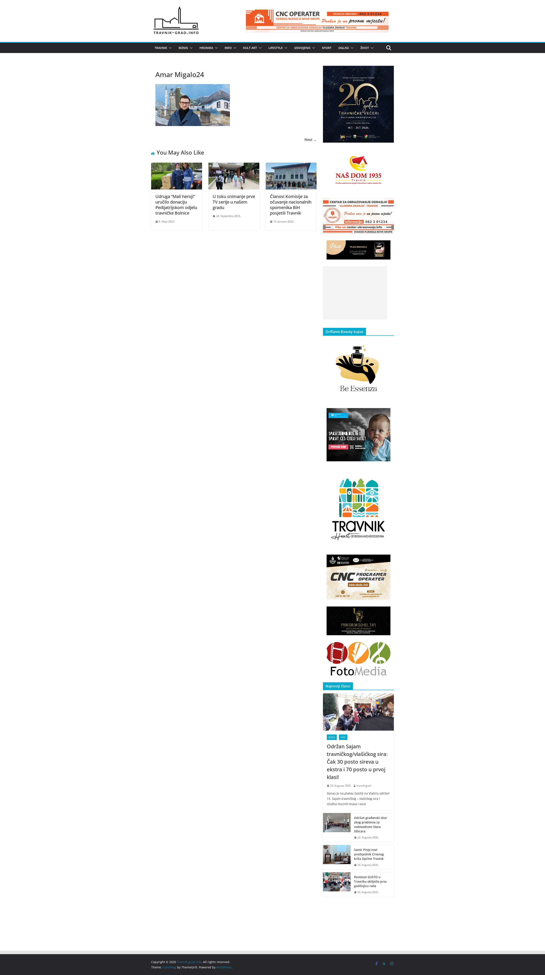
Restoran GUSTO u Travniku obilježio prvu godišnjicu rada (370, 881)
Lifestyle (275, 48)
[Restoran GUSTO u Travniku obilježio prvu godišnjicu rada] (337, 884)
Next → (310, 139)
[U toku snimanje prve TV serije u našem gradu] (233, 165)
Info (228, 48)
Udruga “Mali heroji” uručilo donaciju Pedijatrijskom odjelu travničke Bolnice (176, 205)
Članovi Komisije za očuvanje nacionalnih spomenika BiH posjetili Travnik (290, 205)
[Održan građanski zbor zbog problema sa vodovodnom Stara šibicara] (337, 827)
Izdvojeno (302, 48)
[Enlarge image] (388, 71)
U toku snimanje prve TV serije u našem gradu (234, 202)
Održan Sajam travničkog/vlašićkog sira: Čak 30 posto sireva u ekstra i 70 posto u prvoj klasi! (357, 761)
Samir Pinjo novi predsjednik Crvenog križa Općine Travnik (369, 854)
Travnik (161, 48)
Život (364, 48)
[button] (169, 48)
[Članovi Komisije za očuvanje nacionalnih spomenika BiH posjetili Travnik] (291, 165)
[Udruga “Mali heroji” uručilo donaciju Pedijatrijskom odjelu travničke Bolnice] (176, 165)
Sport (326, 48)
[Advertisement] (355, 293)
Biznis (183, 48)
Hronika (206, 48)
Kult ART (250, 48)
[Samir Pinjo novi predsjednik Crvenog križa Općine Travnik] (337, 857)
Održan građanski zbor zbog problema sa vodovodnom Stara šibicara (370, 824)
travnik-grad (364, 785)
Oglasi (343, 48)
